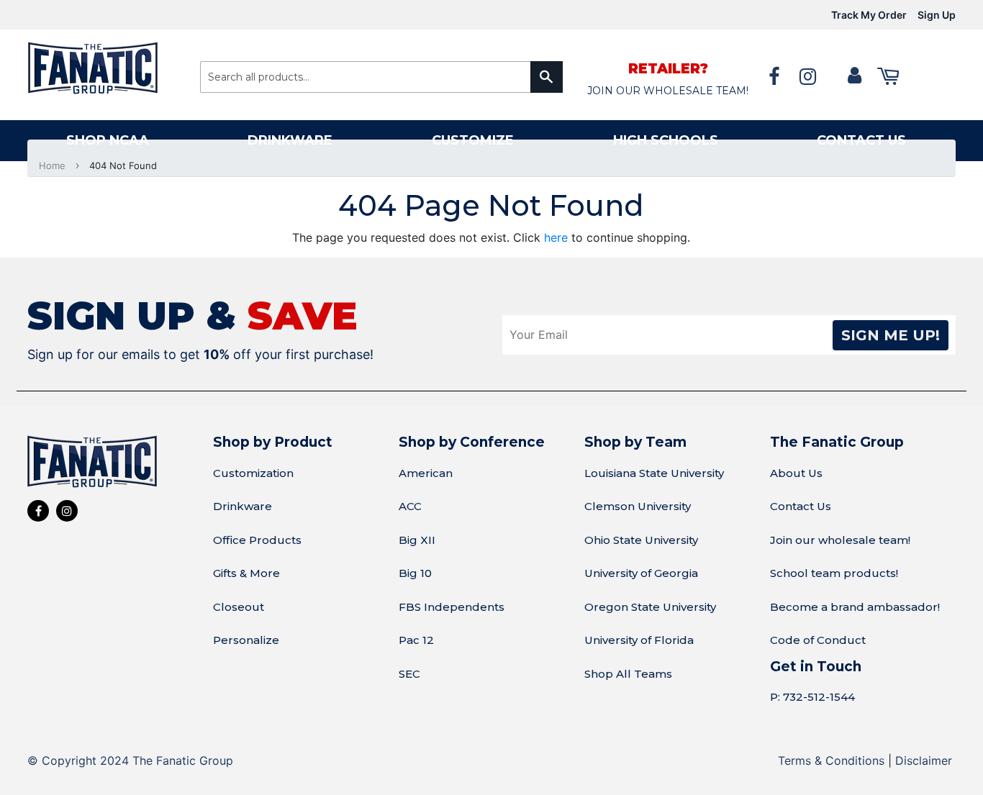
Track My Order (869, 15)
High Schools (665, 140)
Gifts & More (246, 573)
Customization (253, 473)
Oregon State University (650, 607)
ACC (410, 506)
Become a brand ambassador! (855, 607)
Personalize (246, 640)
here (556, 237)
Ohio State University (641, 540)
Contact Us (800, 506)
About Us (796, 473)
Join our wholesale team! (840, 540)
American (426, 473)
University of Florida (639, 640)
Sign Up (937, 15)
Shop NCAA (107, 140)
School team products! (834, 573)
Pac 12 (416, 640)
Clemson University (637, 506)
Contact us (861, 140)
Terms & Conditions (831, 760)
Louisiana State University (654, 473)
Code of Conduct (818, 640)
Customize (473, 140)
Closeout (238, 607)
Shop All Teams (628, 674)
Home (52, 165)
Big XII (417, 540)
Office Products (257, 540)
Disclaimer (923, 760)
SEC (409, 674)
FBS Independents (451, 607)
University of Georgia (641, 573)
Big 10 (415, 573)
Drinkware (290, 140)
